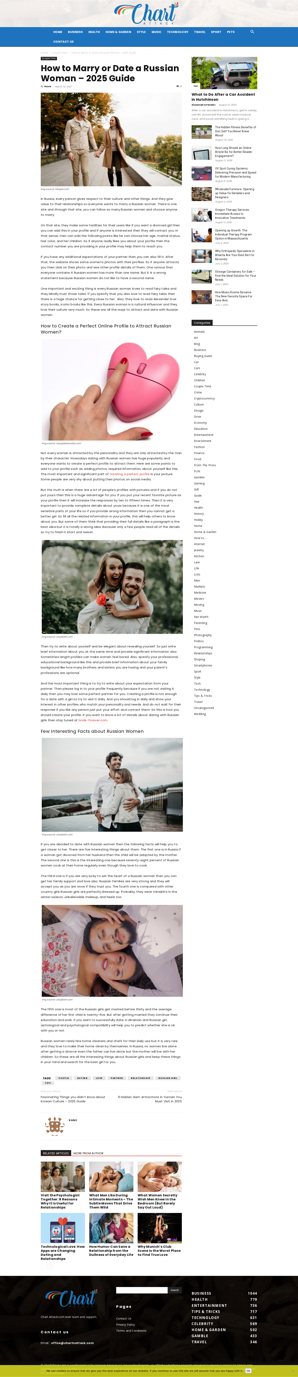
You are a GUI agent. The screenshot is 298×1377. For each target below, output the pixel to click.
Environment (202, 441)
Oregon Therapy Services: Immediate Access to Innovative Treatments (232, 213)
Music (157, 32)
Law (197, 562)
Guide (198, 495)
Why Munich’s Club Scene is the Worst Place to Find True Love (159, 1250)
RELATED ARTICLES (56, 1153)
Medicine (200, 592)
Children (199, 380)
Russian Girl (168, 1078)
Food (197, 459)
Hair (196, 501)
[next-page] (49, 1266)
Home (44, 52)
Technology (177, 32)
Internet (199, 544)
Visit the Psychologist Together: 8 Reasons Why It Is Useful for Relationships (60, 1201)
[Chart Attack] (149, 13)
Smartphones (203, 665)
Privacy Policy (125, 1324)
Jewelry (199, 550)
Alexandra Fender (204, 104)
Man (197, 580)
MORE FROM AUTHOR (88, 1153)
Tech (197, 683)
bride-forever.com (93, 720)
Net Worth (201, 617)
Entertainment (203, 435)
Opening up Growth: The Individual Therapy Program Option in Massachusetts (233, 234)
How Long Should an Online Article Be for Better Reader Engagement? (233, 152)
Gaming (199, 483)
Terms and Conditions (131, 1331)
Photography (203, 635)
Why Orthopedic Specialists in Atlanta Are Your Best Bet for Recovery (234, 255)
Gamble (199, 477)
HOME (57, 32)
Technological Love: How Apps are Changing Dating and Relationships (63, 1252)
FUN (197, 471)
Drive (197, 416)
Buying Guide (203, 356)
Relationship (140, 1078)
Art (196, 338)
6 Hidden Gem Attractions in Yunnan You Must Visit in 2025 (150, 1099)
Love (99, 1078)
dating (82, 1078)
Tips (48, 1083)
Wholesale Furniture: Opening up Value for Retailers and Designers (234, 193)
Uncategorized (204, 708)
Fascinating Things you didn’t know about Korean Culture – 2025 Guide (73, 1099)
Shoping (199, 659)
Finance (199, 453)
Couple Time (60, 52)
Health (94, 32)
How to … (200, 538)
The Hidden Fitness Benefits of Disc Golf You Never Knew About (235, 131)
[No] (293, 1371)
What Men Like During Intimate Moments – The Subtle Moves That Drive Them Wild (111, 1201)
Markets (199, 586)
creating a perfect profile (130, 474)
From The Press (205, 465)
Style (141, 32)
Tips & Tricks (203, 696)
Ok (248, 1370)
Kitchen (199, 556)
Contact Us (63, 42)
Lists (197, 574)
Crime (198, 392)
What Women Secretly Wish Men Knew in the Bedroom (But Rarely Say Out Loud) (157, 1201)
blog (197, 344)
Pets (231, 32)
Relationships (203, 653)
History (199, 514)
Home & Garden (118, 32)
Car (196, 86)
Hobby (198, 520)
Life (196, 568)
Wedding (200, 714)
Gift (196, 489)
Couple (63, 1078)
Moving (199, 605)
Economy (200, 423)
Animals (199, 332)
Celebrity (200, 374)
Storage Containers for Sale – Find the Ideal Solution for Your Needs (235, 275)
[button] (252, 32)
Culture (199, 404)
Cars (197, 368)
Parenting (200, 623)
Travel (199, 32)
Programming (203, 647)
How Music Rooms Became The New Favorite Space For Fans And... (233, 296)
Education (201, 429)
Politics (199, 641)
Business (75, 32)
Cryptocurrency (204, 398)
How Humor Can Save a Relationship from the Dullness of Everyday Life (111, 1250)
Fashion (199, 447)
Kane (47, 86)
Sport (216, 32)
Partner (117, 1078)
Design (199, 410)
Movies (199, 599)
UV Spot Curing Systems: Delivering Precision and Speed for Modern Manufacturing (235, 172)
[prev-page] (43, 1266)
